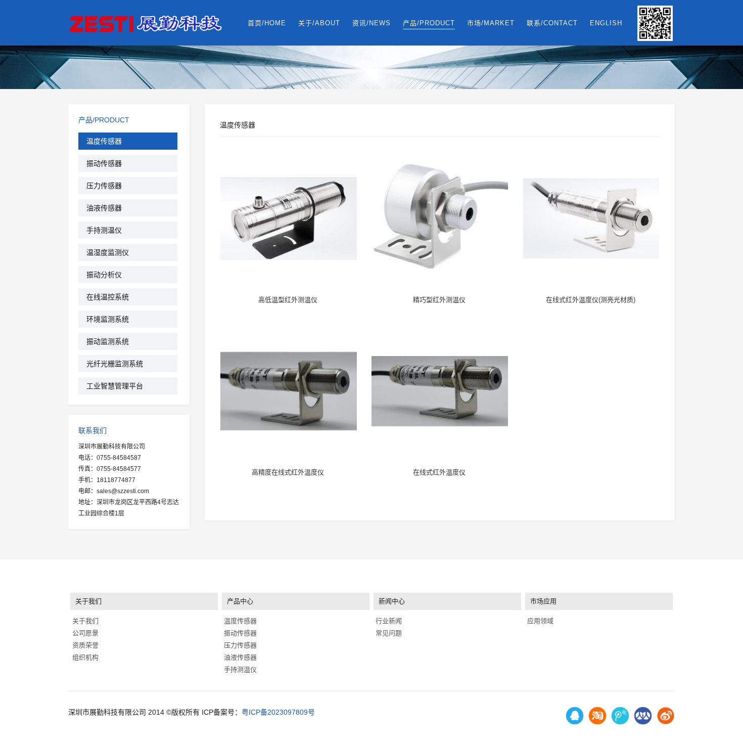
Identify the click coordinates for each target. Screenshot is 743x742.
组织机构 (84, 657)
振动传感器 (104, 163)
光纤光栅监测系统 (114, 364)
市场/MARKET (491, 23)
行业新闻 (388, 621)
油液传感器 (104, 208)
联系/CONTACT (552, 23)
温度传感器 (104, 141)
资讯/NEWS (371, 23)
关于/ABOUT (319, 23)
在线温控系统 (107, 297)
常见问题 (388, 633)
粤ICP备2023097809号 (278, 712)
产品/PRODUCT (429, 23)
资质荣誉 (84, 645)
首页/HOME (267, 23)
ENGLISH (606, 23)
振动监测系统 (107, 341)
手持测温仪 (104, 230)
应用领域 (539, 621)
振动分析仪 (104, 275)
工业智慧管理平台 (114, 386)
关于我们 (84, 621)
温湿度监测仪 (107, 252)
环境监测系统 (107, 319)
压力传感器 (104, 186)
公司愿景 (84, 633)
